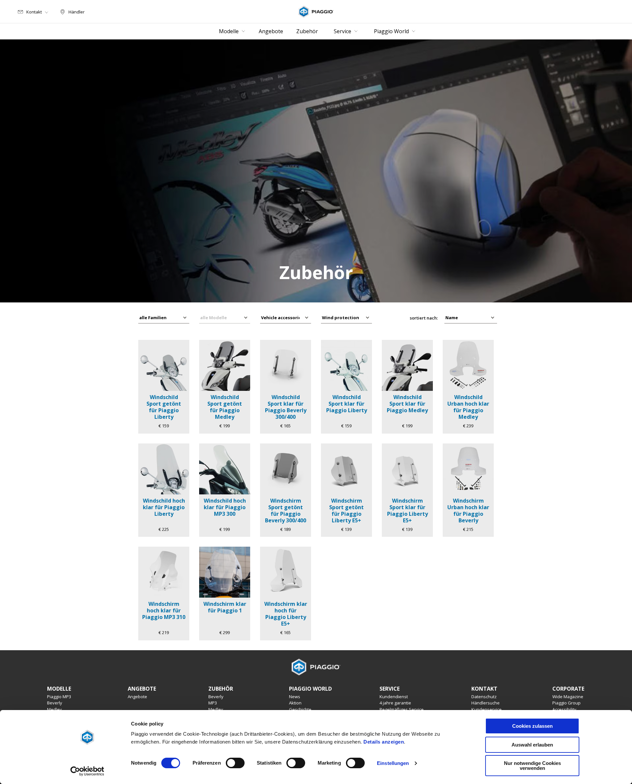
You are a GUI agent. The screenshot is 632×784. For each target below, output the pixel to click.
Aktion (295, 703)
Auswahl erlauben (532, 745)
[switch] (235, 763)
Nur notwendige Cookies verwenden (532, 765)
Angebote (137, 697)
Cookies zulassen (532, 726)
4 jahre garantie (395, 703)
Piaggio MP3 (59, 697)
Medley (54, 709)
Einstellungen (393, 763)
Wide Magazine (567, 697)
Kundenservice (486, 709)
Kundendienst (394, 697)
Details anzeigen (383, 742)
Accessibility (564, 709)
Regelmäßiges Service (402, 709)
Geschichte (300, 709)
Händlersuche (485, 703)
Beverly (54, 703)
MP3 (212, 703)
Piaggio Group (566, 703)
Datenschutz (484, 697)
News (294, 697)
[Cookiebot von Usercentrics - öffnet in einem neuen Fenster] (87, 771)
